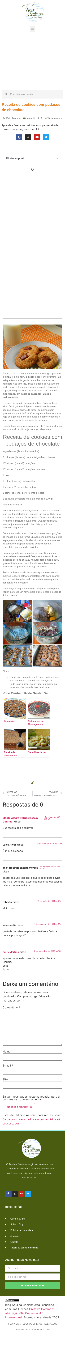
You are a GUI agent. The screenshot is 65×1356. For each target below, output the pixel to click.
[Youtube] (37, 137)
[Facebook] (19, 137)
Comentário (11, 1007)
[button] (32, 29)
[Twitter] (46, 137)
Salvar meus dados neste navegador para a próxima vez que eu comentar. (31, 1098)
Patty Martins (11, 951)
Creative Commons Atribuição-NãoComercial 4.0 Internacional (29, 1313)
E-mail (8, 1065)
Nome (8, 1051)
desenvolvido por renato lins (32, 1329)
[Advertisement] (32, 61)
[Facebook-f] (8, 1194)
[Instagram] (28, 137)
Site (5, 1079)
